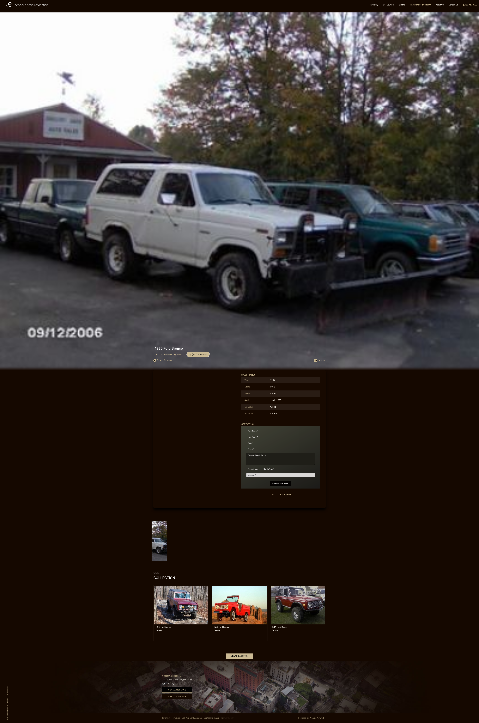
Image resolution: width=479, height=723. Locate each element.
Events (402, 5)
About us (198, 718)
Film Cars (176, 718)
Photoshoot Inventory (420, 5)
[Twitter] (172, 684)
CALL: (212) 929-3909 (281, 495)
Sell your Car (187, 718)
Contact (207, 718)
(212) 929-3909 (470, 5)
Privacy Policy (227, 718)
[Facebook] (168, 684)
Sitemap (215, 718)
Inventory (374, 5)
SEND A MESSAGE (177, 690)
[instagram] (163, 684)
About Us (440, 5)
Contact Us (453, 5)
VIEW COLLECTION (239, 656)
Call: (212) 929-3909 (177, 696)
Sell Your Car (388, 5)
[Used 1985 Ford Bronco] (239, 191)
